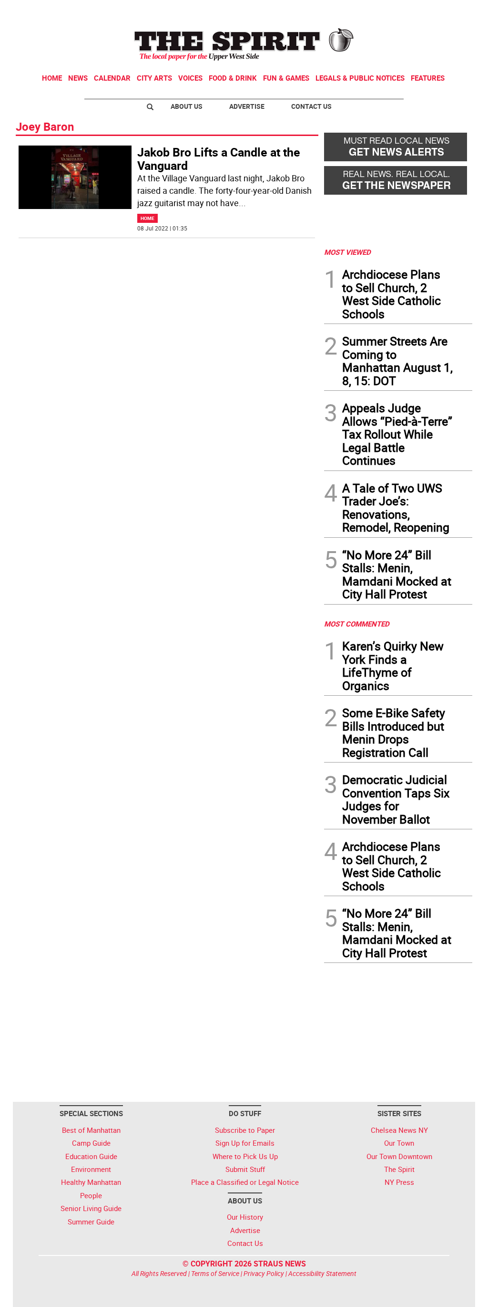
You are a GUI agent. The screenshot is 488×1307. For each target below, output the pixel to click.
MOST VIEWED (347, 252)
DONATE (449, 11)
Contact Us (311, 106)
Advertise (246, 106)
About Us (187, 106)
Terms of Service (215, 1273)
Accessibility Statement (322, 1273)
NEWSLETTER (395, 11)
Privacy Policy (264, 1273)
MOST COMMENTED (356, 623)
